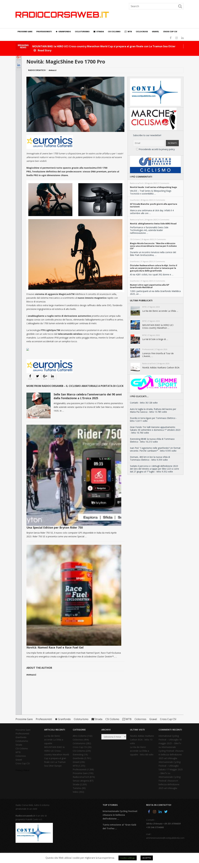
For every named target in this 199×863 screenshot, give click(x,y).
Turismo (77, 788)
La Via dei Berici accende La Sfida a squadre (53, 739)
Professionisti (44, 31)
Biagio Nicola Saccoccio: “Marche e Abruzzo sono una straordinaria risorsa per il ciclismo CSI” (153, 246)
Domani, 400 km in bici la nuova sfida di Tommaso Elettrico (150, 458)
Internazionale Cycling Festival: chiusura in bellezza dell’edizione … (120, 815)
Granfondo (64, 31)
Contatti (134, 402)
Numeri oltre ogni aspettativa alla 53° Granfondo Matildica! (149, 286)
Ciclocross (142, 31)
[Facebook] (149, 812)
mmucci (52, 70)
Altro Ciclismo (80, 735)
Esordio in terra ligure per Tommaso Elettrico (152, 418)
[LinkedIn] (160, 812)
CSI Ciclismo (114, 31)
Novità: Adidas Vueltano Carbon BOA (160, 367)
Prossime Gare (25, 31)
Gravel (155, 31)
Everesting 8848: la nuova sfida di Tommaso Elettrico (152, 440)
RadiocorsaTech (37, 70)
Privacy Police (22, 770)
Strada (100, 31)
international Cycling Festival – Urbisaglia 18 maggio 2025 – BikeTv (170, 739)
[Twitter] (166, 812)
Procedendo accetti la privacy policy (156, 149)
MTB (129, 31)
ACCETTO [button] (146, 857)
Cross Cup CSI (170, 31)
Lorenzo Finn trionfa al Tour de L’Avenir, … (158, 355)
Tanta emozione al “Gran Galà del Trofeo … (119, 826)
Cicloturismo (82, 31)
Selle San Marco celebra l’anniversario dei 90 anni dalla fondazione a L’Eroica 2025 (88, 396)
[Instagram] (154, 812)
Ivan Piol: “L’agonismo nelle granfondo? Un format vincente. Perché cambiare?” (155, 449)
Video (75, 791)
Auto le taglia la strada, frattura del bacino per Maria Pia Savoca (153, 410)
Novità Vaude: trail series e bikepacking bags (153, 187)
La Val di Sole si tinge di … (155, 339)
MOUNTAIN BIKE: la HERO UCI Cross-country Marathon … (157, 326)
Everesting (78, 754)
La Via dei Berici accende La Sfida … (160, 311)
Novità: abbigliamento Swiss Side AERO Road (153, 223)
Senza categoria (81, 780)
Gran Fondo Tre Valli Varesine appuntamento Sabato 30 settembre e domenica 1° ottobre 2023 (155, 428)
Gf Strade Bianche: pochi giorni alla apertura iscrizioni (153, 205)
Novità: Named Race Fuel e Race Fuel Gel (54, 647)
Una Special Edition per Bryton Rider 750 (54, 527)
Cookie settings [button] (127, 857)
